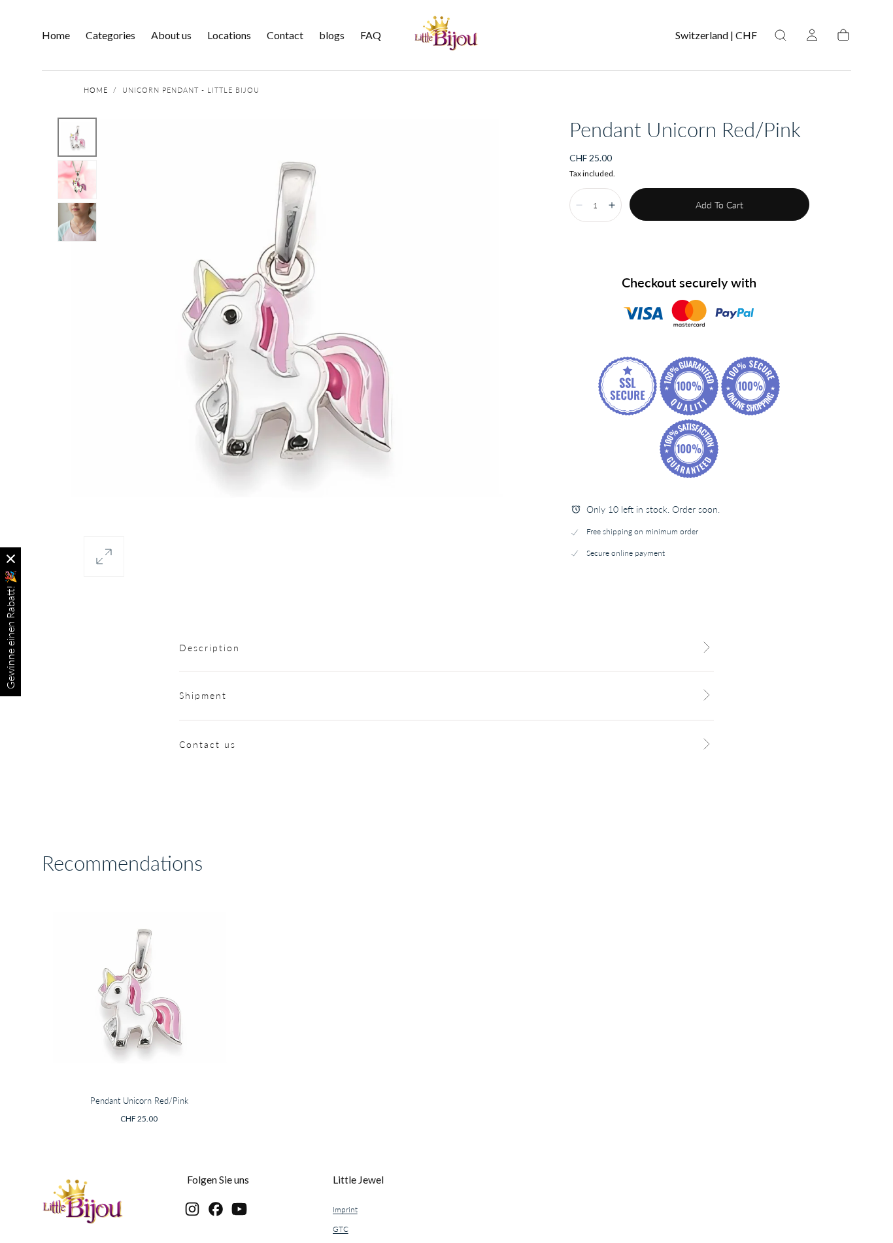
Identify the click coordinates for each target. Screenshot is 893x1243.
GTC (340, 1229)
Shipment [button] (203, 695)
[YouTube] (239, 1209)
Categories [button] (110, 35)
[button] (716, 37)
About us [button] (171, 35)
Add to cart (719, 204)
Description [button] (209, 647)
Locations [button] (229, 35)
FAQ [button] (370, 35)
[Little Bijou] (83, 1203)
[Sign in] (812, 35)
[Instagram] (192, 1209)
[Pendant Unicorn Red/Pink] (139, 989)
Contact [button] (285, 35)
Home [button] (56, 35)
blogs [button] (332, 35)
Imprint (345, 1209)
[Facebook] (215, 1209)
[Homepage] (446, 35)
